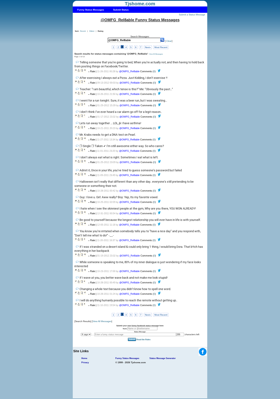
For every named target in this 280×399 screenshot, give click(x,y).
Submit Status (121, 9)
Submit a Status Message (192, 14)
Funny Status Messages (90, 9)
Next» (148, 47)
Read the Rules (143, 339)
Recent (83, 31)
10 (85, 223)
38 (76, 174)
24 (76, 115)
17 (76, 281)
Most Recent (160, 47)
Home (84, 358)
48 (76, 201)
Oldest (91, 31)
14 (85, 189)
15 (85, 70)
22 (76, 304)
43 (76, 189)
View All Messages (156, 54)
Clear (169, 41)
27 (76, 127)
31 (76, 93)
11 (85, 161)
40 (76, 138)
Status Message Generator (162, 358)
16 (85, 201)
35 (76, 161)
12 (85, 138)
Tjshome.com (140, 3)
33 (76, 212)
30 (76, 149)
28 (76, 81)
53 (76, 70)
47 (76, 292)
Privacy (85, 362)
